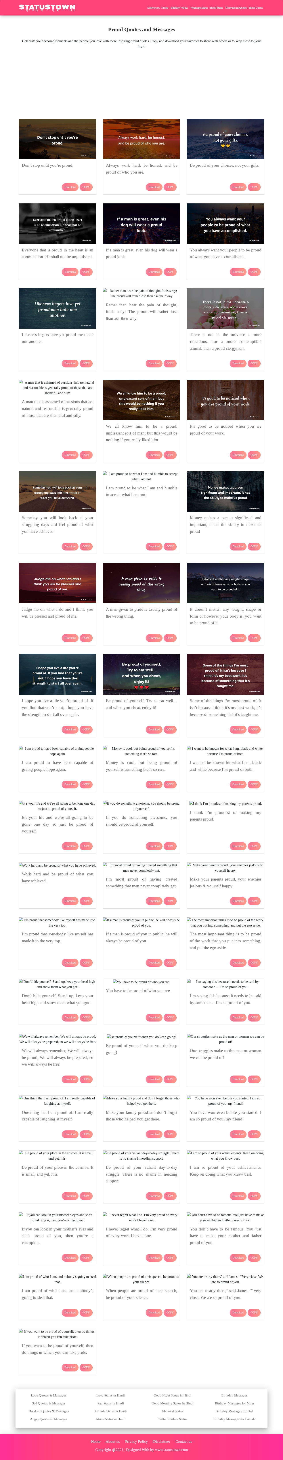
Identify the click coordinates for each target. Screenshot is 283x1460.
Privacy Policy (136, 1441)
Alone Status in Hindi (110, 1419)
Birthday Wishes (179, 7)
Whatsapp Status (199, 7)
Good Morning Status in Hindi (172, 1403)
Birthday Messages (234, 1395)
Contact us (184, 1441)
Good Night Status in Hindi (172, 1395)
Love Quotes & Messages (48, 1395)
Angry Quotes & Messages (48, 1419)
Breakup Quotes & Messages (49, 1411)
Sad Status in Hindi (111, 1403)
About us (113, 1441)
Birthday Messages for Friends (234, 1419)
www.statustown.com (171, 1450)
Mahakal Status (172, 1411)
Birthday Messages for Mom (234, 1403)
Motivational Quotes (236, 7)
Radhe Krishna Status (172, 1419)
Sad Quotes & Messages (48, 1403)
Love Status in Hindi (110, 1395)
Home (95, 1441)
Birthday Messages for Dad (234, 1411)
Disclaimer (161, 1441)
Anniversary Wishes (157, 7)
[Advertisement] (141, 83)
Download (70, 187)
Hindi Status (216, 7)
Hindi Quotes (256, 7)
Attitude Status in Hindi (110, 1411)
